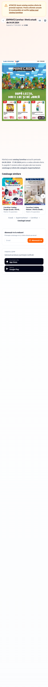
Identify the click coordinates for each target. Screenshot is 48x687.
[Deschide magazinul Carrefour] (45, 20)
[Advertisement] (24, 43)
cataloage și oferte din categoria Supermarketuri (21, 168)
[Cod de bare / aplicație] (40, 20)
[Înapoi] (3, 20)
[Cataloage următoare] (43, 196)
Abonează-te (37, 240)
